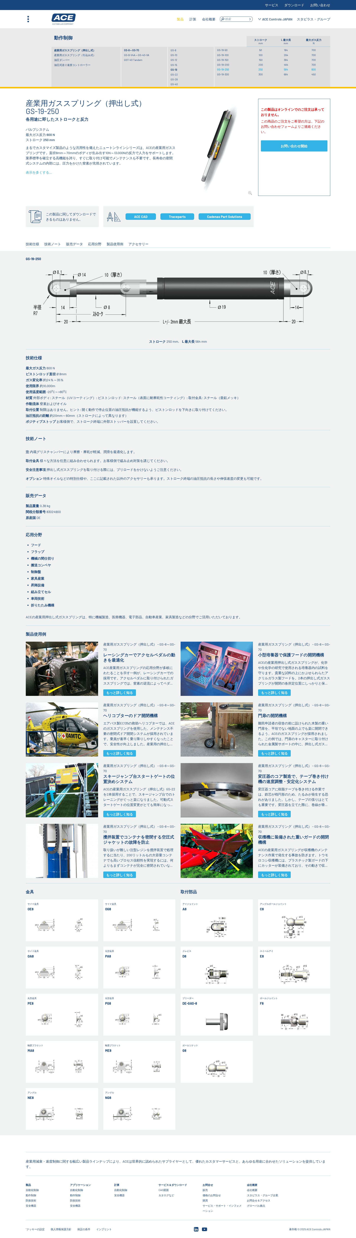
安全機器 (31, 1205)
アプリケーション (80, 1184)
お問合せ (208, 1184)
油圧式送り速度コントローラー (72, 64)
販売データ (74, 244)
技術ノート (52, 244)
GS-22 (174, 74)
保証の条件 (83, 1229)
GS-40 (174, 84)
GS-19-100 (223, 55)
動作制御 (31, 1195)
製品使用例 (115, 244)
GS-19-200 (223, 64)
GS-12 (174, 59)
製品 (28, 1184)
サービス (271, 5)
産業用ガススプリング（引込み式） (75, 55)
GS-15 (174, 64)
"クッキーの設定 (35, 1229)
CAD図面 (164, 1190)
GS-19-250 (223, 69)
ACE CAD (140, 217)
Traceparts (177, 217)
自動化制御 (32, 1190)
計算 (116, 1184)
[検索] (250, 19)
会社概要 (252, 1184)
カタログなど (166, 1195)
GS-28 (174, 79)
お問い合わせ (320, 5)
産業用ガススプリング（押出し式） (75, 50)
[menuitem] (180, 19)
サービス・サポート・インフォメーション (222, 1208)
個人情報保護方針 (61, 1229)
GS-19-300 (223, 74)
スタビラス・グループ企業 (262, 1195)
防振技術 (31, 1200)
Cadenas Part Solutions (224, 217)
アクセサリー (138, 244)
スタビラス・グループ (313, 19)
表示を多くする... (39, 172)
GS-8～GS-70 (131, 50)
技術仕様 (32, 244)
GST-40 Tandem (133, 59)
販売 (205, 1190)
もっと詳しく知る (119, 692)
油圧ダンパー (62, 59)
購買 (205, 1200)
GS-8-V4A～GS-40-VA (136, 55)
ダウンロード (294, 5)
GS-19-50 (222, 50)
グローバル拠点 (256, 1205)
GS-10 (174, 55)
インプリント (104, 1229)
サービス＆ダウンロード (173, 1184)
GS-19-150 (222, 59)
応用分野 (94, 244)
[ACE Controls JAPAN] (64, 19)
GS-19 (174, 69)
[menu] (196, 19)
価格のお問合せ (212, 1195)
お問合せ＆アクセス (258, 1200)
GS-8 (173, 50)
